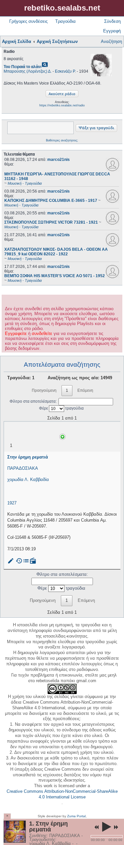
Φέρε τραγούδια (61, 408)
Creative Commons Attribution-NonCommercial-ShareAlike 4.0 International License (62, 794)
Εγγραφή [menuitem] (112, 30)
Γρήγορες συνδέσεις (28, 21)
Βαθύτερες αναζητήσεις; (62, 140)
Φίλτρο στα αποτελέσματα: (33, 401)
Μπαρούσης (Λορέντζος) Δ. (28, 71)
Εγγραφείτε (16, 333)
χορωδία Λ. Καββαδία (28, 479)
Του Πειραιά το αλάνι (22, 66)
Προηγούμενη (44, 390)
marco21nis (58, 159)
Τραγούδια (65, 21)
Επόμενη (85, 390)
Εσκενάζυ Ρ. (65, 71)
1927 (12, 502)
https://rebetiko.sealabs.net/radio (62, 105)
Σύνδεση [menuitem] (112, 21)
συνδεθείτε (42, 333)
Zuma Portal (76, 816)
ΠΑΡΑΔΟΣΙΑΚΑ (22, 468)
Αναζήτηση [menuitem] (111, 41)
